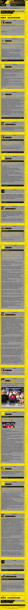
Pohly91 (14, 560)
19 (8, 17)
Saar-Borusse (14, 38)
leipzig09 (15, 64)
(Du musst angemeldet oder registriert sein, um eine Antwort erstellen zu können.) (12, 596)
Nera (2, 202)
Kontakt (21, 605)
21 (11, 17)
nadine (14, 20)
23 (14, 17)
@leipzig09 (3, 96)
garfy (15, 466)
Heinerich (15, 378)
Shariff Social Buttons (15, 607)
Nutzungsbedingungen (21, 606)
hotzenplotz (14, 122)
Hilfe (24, 605)
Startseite (3, 4)
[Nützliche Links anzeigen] (23, 11)
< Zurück (2, 17)
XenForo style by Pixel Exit (14, 608)
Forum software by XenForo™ (7, 607)
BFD (1, 605)
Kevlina (3, 152)
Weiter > (18, 17)
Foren (8, 4)
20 (9, 17)
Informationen (13, 4)
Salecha (3, 60)
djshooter (15, 226)
